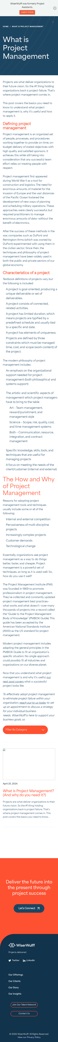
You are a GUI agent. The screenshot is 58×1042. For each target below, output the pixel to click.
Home (6, 27)
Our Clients (14, 981)
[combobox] (25, 730)
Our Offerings (15, 975)
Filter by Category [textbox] (16, 730)
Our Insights (14, 994)
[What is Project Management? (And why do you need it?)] (29, 764)
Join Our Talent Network (24, 1005)
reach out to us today (32, 703)
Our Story (13, 988)
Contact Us (24, 1014)
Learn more (27, 12)
